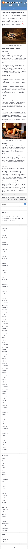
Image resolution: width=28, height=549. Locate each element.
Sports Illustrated (5, 523)
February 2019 (5, 386)
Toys (3, 526)
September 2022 (5, 310)
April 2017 (4, 424)
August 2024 (4, 270)
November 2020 (5, 349)
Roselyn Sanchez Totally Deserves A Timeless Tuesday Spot (14, 197)
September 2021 (5, 332)
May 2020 (4, 360)
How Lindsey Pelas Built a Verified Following (10, 220)
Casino (3, 469)
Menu (14, 8)
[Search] (25, 204)
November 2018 (5, 391)
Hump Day (4, 493)
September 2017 (5, 416)
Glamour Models (5, 490)
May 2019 (4, 381)
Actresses (4, 456)
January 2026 (4, 240)
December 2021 (5, 326)
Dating (3, 472)
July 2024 (3, 272)
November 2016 (5, 433)
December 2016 (5, 431)
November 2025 (5, 244)
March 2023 (4, 300)
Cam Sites (4, 467)
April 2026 (4, 235)
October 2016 (4, 435)
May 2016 (4, 444)
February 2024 (5, 281)
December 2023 (5, 284)
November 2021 (5, 328)
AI (2, 460)
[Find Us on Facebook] (11, 5)
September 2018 (5, 395)
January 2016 (4, 451)
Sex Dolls (4, 521)
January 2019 (4, 388)
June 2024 (4, 274)
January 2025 (4, 261)
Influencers (4, 495)
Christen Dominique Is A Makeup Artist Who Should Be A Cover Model (13, 214)
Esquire (3, 477)
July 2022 (3, 314)
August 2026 (4, 228)
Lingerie (3, 498)
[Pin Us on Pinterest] (16, 5)
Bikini (3, 465)
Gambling (4, 486)
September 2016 (5, 437)
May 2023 (4, 296)
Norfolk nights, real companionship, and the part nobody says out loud (13, 222)
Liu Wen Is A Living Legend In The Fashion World (16, 199)
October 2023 (4, 288)
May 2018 (4, 402)
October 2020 (4, 351)
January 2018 (4, 409)
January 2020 (4, 367)
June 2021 (4, 337)
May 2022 (4, 318)
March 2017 (4, 426)
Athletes (3, 463)
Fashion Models (5, 479)
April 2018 (4, 403)
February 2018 (5, 407)
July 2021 (3, 335)
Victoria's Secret (5, 530)
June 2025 (4, 253)
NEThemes (24, 547)
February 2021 (5, 344)
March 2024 (4, 279)
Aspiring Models (5, 462)
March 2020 (4, 363)
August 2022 (4, 312)
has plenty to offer (16, 78)
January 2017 (4, 430)
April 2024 (4, 277)
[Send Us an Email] (10, 5)
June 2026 (4, 232)
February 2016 (5, 449)
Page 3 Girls (4, 507)
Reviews (3, 518)
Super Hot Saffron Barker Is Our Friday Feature (11, 216)
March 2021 (4, 342)
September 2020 (5, 353)
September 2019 (5, 374)
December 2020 (5, 347)
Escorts (3, 476)
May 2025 (4, 254)
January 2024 (4, 282)
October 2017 (4, 414)
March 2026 (4, 237)
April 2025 (4, 256)
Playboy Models (5, 511)
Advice (3, 458)
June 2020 (4, 358)
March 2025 (4, 258)
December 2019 (5, 368)
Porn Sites (4, 512)
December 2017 (5, 410)
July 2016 (3, 440)
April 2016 (4, 445)
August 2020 (4, 354)
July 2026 (3, 230)
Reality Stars (4, 516)
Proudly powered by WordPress (7, 547)
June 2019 (4, 379)
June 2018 (4, 400)
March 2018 (4, 405)
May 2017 (4, 423)
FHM (3, 481)
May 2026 (4, 233)
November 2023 (5, 286)
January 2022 (4, 325)
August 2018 (4, 396)
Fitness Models (5, 483)
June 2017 (4, 421)
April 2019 (4, 382)
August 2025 (4, 249)
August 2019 (4, 375)
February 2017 (5, 428)
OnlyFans (4, 504)
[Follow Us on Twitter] (13, 5)
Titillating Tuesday (5, 525)
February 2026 (5, 239)
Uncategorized (14, 194)
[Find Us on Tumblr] (18, 5)
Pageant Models (5, 509)
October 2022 (4, 309)
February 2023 (5, 302)
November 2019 (5, 370)
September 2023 (5, 289)
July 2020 (3, 356)
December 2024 (5, 263)
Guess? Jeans (4, 491)
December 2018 (5, 389)
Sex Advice (4, 519)
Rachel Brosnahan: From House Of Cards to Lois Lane (12, 218)
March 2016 (4, 447)
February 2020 (5, 365)
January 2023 (4, 303)
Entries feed (4, 537)
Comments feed (5, 539)
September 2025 (5, 247)
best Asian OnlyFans (20, 22)
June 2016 (4, 442)
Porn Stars (4, 514)
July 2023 (3, 293)
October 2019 (4, 372)
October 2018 (4, 393)
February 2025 (5, 260)
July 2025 (3, 251)
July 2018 (3, 398)
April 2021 (4, 340)
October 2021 (4, 330)
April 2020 (4, 361)
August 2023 (4, 291)
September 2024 (5, 268)
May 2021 (4, 339)
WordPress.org (5, 541)
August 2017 (4, 417)
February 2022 (5, 323)
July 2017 (3, 419)
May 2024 (4, 275)
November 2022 (5, 307)
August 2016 (4, 438)
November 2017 (5, 412)
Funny (3, 484)
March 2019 (4, 384)
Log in (3, 536)
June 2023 (4, 295)
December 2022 (5, 305)
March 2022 (4, 321)
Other (3, 505)
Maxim (3, 500)
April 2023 (4, 298)
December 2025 (5, 242)
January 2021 (4, 346)
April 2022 (4, 319)
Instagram (4, 497)
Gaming (3, 488)
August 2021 (4, 333)
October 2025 (4, 246)
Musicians (4, 502)
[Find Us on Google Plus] (15, 5)
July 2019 (3, 377)
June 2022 (4, 316)
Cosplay (3, 470)
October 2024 (4, 267)
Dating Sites (4, 474)
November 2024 (5, 265)
